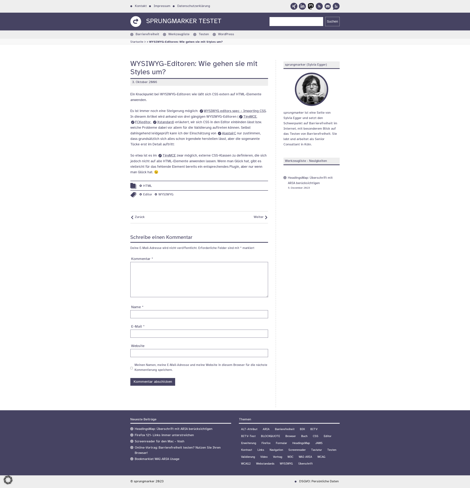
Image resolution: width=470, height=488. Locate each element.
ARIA (266, 429)
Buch (304, 436)
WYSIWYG (165, 194)
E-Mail (138, 327)
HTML (147, 186)
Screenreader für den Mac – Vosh (159, 441)
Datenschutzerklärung (193, 6)
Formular (281, 443)
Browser (290, 436)
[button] (8, 480)
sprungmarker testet (183, 21)
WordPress (226, 34)
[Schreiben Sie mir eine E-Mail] (327, 6)
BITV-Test (248, 436)
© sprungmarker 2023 (147, 481)
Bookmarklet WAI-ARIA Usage (157, 459)
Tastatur (316, 450)
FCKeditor (143, 122)
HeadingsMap (301, 443)
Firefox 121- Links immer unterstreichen (164, 435)
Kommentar (142, 259)
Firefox (265, 443)
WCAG (321, 456)
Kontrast (246, 450)
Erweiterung (248, 443)
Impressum (162, 6)
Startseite (136, 41)
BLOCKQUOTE (270, 436)
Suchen (332, 21)
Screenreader (297, 450)
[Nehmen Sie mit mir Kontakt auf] (336, 6)
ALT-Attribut (249, 429)
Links (260, 450)
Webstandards (265, 463)
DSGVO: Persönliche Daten (319, 481)
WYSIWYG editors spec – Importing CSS (235, 111)
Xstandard (165, 122)
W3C (290, 456)
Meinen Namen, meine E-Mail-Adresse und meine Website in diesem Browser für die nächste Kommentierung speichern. (201, 367)
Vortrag (277, 456)
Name (137, 307)
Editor (147, 194)
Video (264, 456)
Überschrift (305, 463)
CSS (315, 436)
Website (137, 346)
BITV (313, 429)
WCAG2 (246, 463)
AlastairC (229, 133)
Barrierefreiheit (147, 34)
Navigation (276, 450)
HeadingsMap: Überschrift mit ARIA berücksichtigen (173, 429)
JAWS (319, 443)
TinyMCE (249, 117)
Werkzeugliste (178, 34)
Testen (204, 34)
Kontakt (141, 6)
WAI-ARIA (305, 456)
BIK (302, 429)
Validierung (248, 456)
